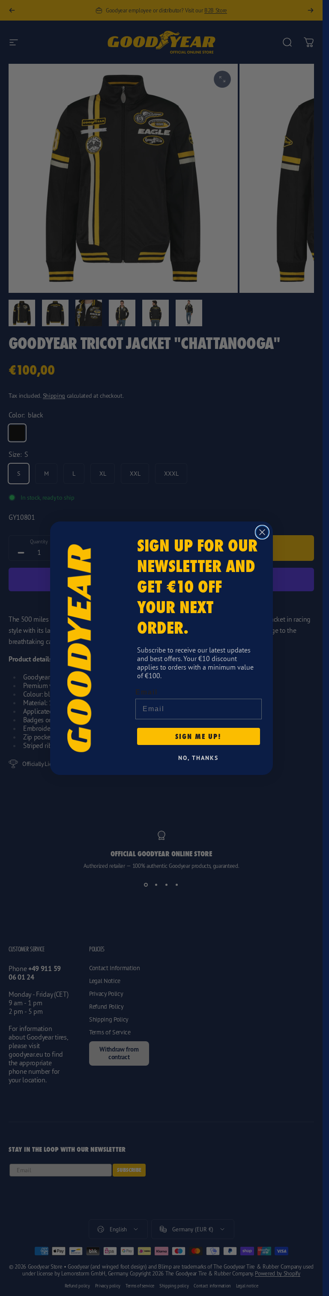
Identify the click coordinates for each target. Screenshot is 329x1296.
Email (146, 692)
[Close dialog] (262, 532)
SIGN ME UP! (198, 736)
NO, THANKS (198, 758)
